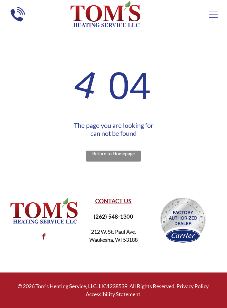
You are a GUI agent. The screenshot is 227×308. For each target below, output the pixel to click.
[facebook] (43, 237)
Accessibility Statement (113, 294)
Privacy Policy (192, 286)
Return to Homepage (113, 153)
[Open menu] (213, 14)
